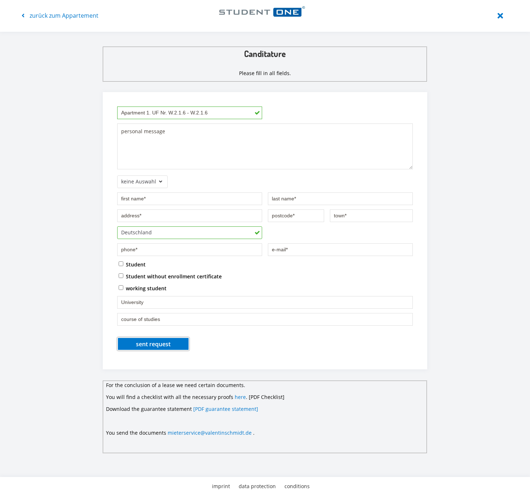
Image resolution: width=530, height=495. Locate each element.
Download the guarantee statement (149, 408)
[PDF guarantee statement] (225, 408)
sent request (153, 344)
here (240, 397)
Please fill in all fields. (265, 73)
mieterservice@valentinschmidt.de (210, 432)
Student (136, 264)
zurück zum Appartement (63, 15)
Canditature (265, 53)
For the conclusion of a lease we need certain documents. (175, 385)
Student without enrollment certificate (174, 276)
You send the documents (136, 432)
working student (146, 288)
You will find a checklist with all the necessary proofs (169, 397)
